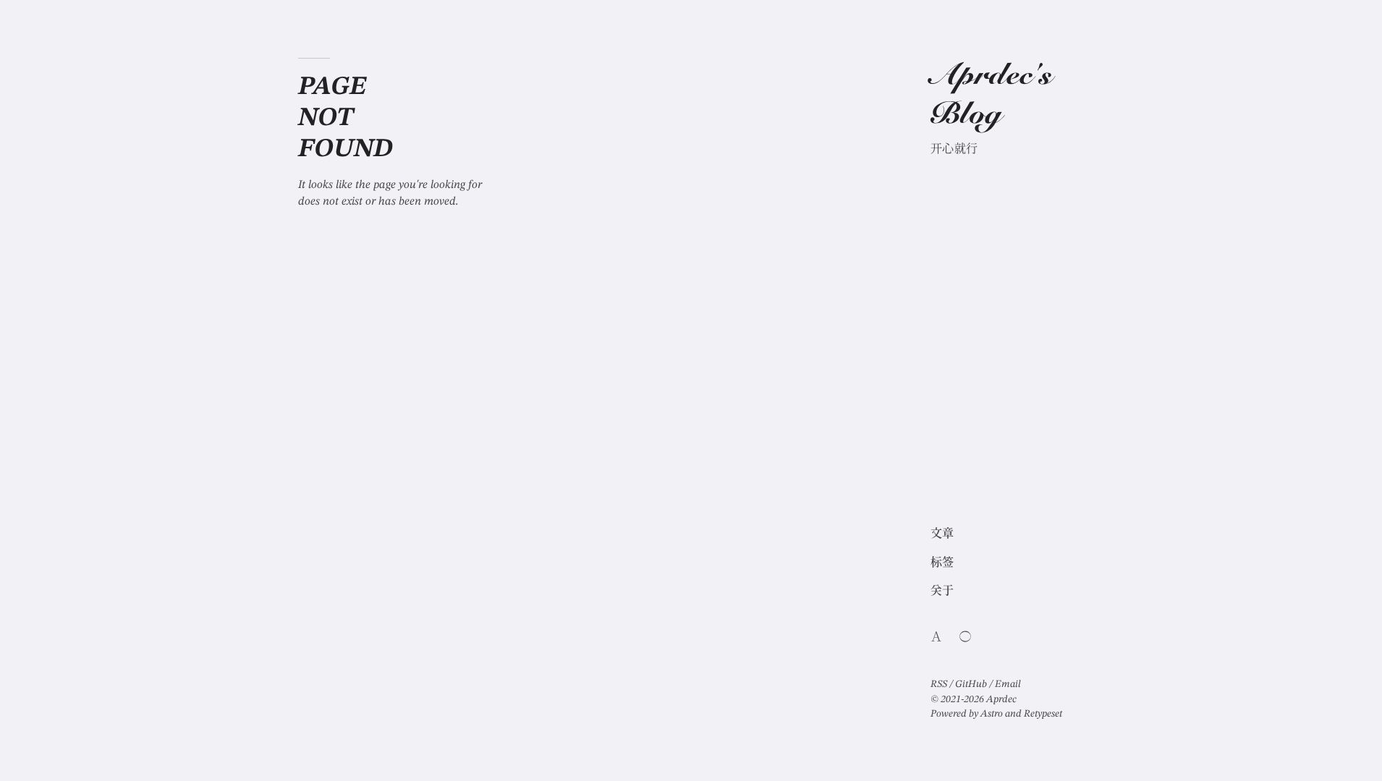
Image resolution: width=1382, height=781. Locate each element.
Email (1008, 684)
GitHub (971, 684)
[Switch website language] (936, 636)
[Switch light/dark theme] (965, 636)
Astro (991, 714)
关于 (942, 591)
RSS (938, 684)
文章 (942, 534)
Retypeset (1043, 714)
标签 (942, 563)
